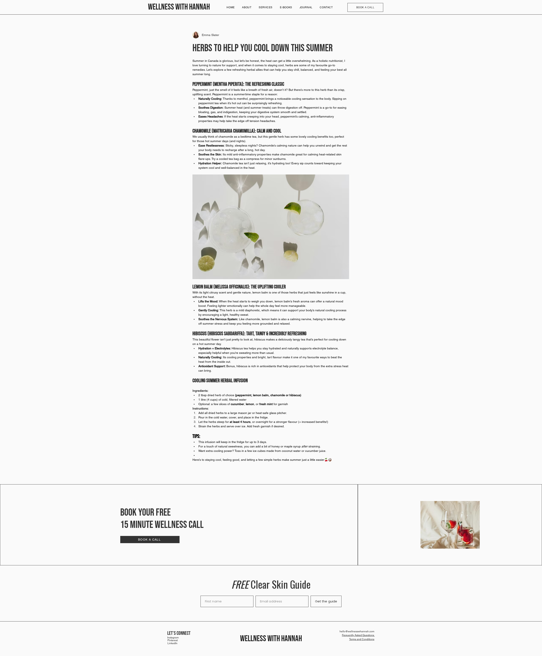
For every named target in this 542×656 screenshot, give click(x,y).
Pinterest (172, 640)
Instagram (173, 637)
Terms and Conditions (361, 639)
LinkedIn (172, 643)
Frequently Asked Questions (358, 635)
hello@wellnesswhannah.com (357, 631)
